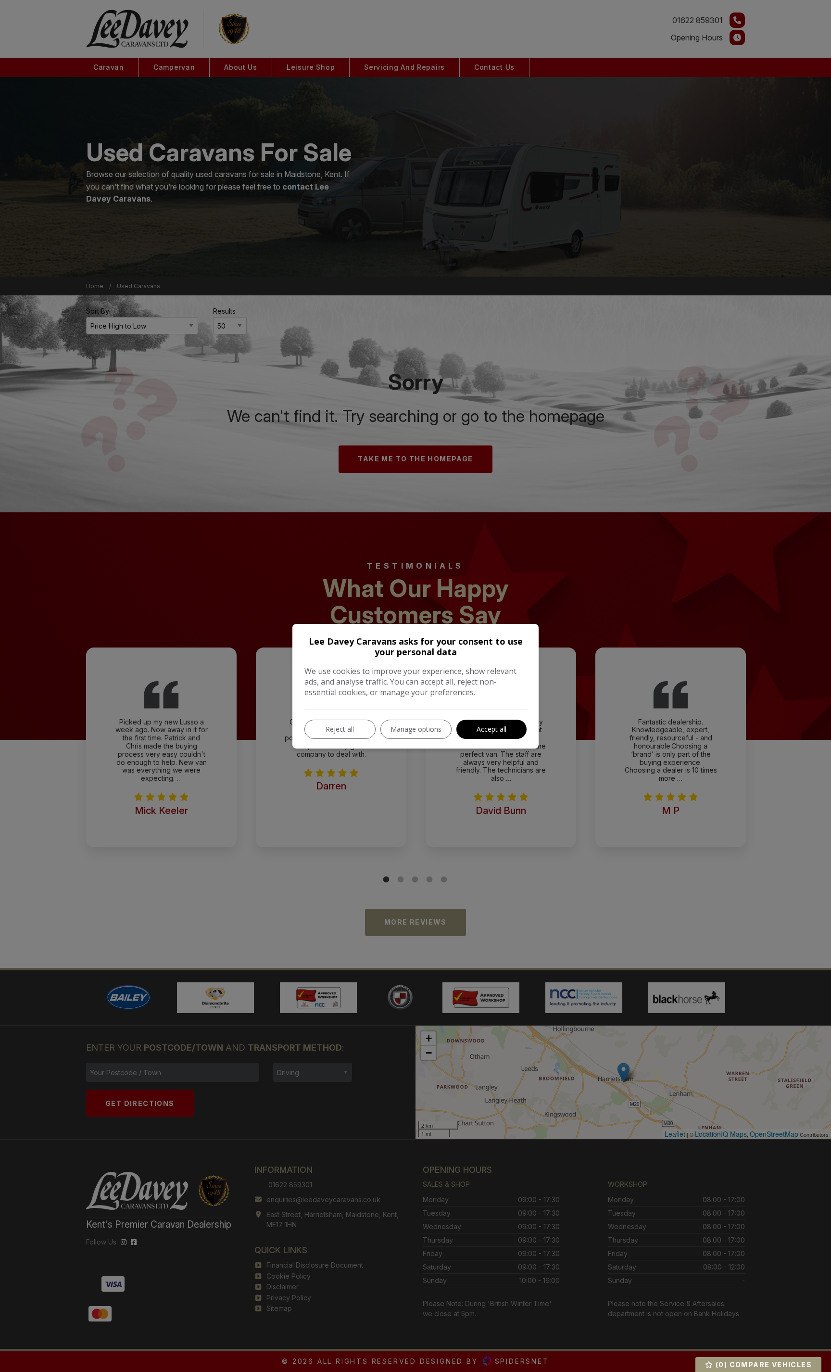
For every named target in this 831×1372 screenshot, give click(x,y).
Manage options (415, 729)
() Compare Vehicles (763, 1364)
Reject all (340, 729)
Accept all (491, 729)
